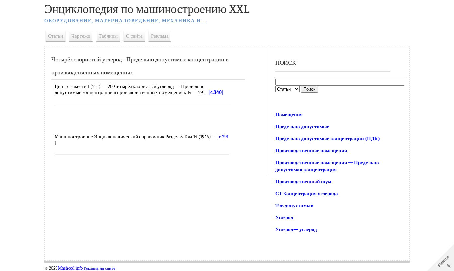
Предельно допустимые (302, 127)
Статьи (55, 36)
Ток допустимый (294, 205)
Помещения (289, 115)
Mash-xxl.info (70, 268)
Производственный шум (303, 182)
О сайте (134, 36)
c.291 (223, 137)
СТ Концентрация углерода (306, 194)
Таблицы (108, 36)
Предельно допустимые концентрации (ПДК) (327, 139)
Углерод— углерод (296, 229)
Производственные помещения (311, 151)
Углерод (284, 217)
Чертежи (80, 36)
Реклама (160, 36)
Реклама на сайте (99, 268)
